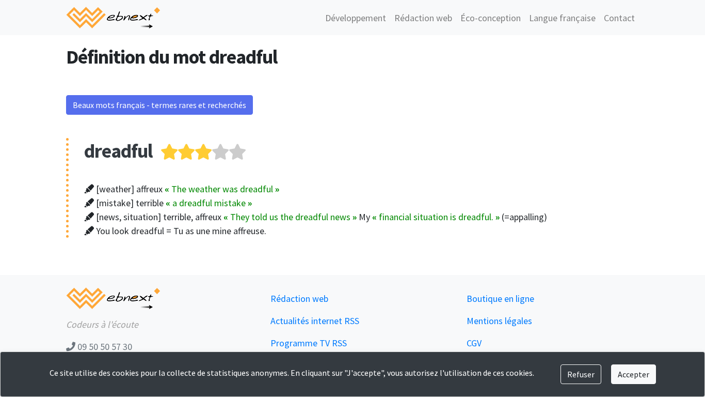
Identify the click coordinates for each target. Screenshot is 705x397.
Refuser (581, 374)
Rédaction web (423, 18)
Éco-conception (490, 18)
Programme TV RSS (308, 343)
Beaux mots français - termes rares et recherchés (159, 105)
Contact (619, 18)
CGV (474, 343)
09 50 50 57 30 (103, 347)
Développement (355, 18)
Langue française (562, 18)
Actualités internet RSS (314, 321)
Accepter (633, 374)
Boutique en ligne (500, 298)
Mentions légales (499, 321)
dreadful (118, 151)
